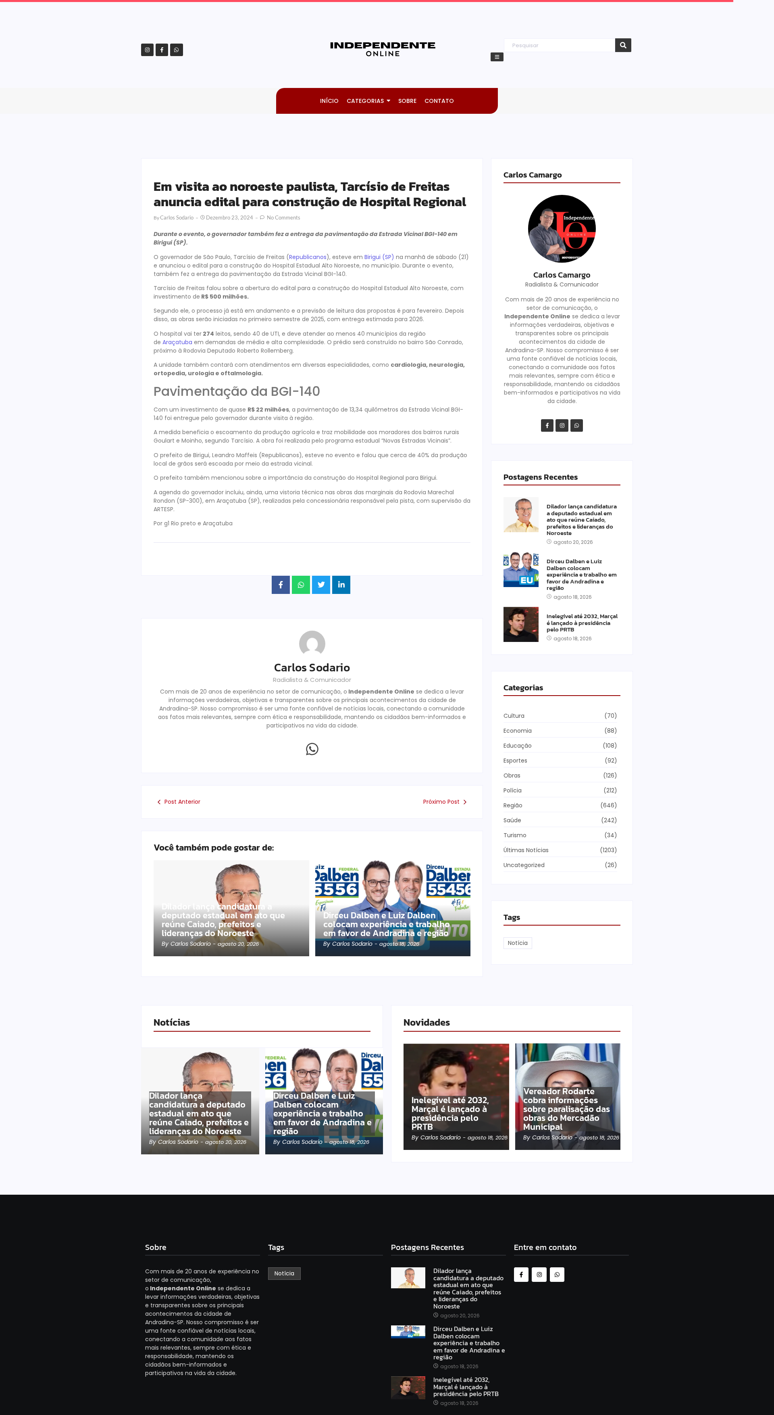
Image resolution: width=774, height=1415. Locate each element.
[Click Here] (497, 56)
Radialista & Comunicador (312, 679)
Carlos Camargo (562, 275)
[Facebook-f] (162, 50)
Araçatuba (177, 342)
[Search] (623, 45)
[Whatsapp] (176, 50)
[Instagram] (147, 50)
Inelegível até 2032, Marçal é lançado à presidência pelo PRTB (582, 623)
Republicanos (308, 257)
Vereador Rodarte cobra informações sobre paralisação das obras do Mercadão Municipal (566, 1109)
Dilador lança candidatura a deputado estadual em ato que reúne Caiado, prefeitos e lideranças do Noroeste (223, 920)
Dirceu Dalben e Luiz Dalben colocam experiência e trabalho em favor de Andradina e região (386, 924)
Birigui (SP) (379, 257)
